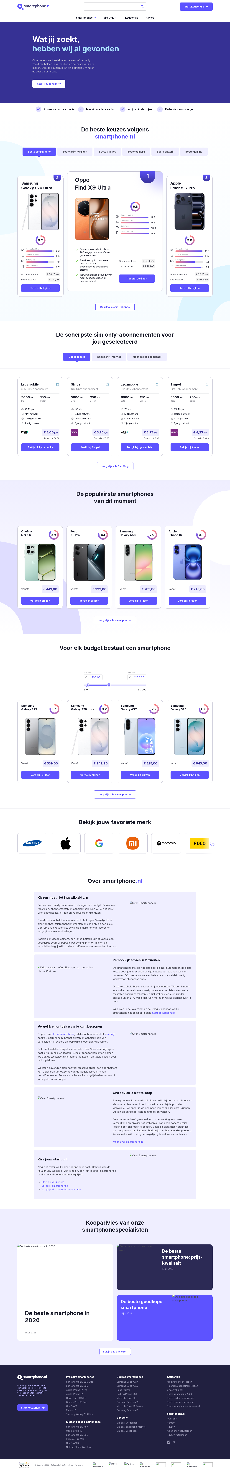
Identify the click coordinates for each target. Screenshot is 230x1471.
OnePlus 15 (71, 1406)
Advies (150, 17)
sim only (110, 1034)
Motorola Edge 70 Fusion (130, 1406)
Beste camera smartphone (180, 1402)
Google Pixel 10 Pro (76, 1402)
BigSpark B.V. (56, 1465)
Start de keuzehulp (163, 1012)
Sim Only (109, 17)
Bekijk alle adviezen (115, 1351)
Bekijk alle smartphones (115, 307)
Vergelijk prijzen (40, 600)
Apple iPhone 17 (74, 1394)
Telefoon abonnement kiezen (182, 1385)
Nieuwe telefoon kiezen (179, 1381)
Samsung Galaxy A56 (127, 1402)
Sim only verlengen (127, 1430)
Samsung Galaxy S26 (77, 1385)
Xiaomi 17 (71, 1410)
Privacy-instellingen (177, 1435)
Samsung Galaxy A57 (77, 1426)
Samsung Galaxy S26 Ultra (79, 1381)
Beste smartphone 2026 (179, 1394)
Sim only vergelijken (127, 1422)
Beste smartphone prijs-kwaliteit (183, 1406)
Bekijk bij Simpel (90, 447)
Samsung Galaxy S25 (77, 1435)
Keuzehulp (131, 17)
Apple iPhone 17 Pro (76, 1390)
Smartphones (84, 17)
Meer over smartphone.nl (128, 1141)
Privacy (171, 1426)
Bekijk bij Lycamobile (40, 447)
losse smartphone (63, 1034)
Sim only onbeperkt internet (131, 1426)
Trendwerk (79, 1465)
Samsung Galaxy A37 (127, 1385)
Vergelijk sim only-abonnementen (61, 1189)
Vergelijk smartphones (54, 1185)
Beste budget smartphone (180, 1398)
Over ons (172, 1418)
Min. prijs (87, 673)
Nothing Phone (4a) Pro (78, 1447)
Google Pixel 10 (74, 1430)
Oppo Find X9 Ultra (76, 1398)
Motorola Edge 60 (126, 1398)
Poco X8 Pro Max (75, 1439)
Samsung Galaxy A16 (127, 1410)
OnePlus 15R (72, 1443)
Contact (171, 1422)
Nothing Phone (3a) (127, 1394)
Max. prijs (131, 673)
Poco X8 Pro (123, 1390)
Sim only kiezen (175, 1390)
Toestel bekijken (137, 278)
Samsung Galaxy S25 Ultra (79, 1414)
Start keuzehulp (47, 83)
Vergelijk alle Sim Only (115, 466)
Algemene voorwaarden (179, 1430)
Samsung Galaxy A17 (127, 1381)
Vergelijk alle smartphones (115, 620)
